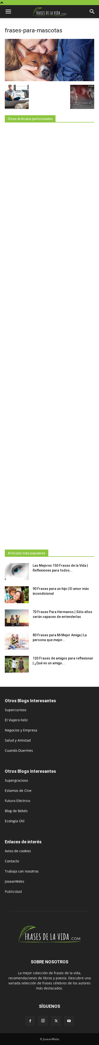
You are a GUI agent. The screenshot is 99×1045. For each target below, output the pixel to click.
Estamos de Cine (18, 790)
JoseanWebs (14, 881)
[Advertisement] (49, 334)
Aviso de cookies (18, 851)
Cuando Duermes (19, 750)
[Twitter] (56, 1021)
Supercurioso (15, 710)
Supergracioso (16, 780)
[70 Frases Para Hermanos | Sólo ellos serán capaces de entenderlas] (17, 617)
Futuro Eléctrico (17, 800)
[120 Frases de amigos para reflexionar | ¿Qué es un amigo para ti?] (17, 664)
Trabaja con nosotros (22, 871)
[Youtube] (69, 1021)
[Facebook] (30, 1021)
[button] (8, 11)
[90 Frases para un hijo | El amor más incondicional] (17, 594)
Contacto (12, 861)
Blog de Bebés (16, 811)
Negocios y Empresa (21, 730)
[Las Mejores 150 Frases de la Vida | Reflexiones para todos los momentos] (17, 571)
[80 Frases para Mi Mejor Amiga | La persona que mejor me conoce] (17, 641)
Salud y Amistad (18, 740)
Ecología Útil (15, 821)
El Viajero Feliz (16, 720)
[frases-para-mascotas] (49, 80)
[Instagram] (43, 1021)
